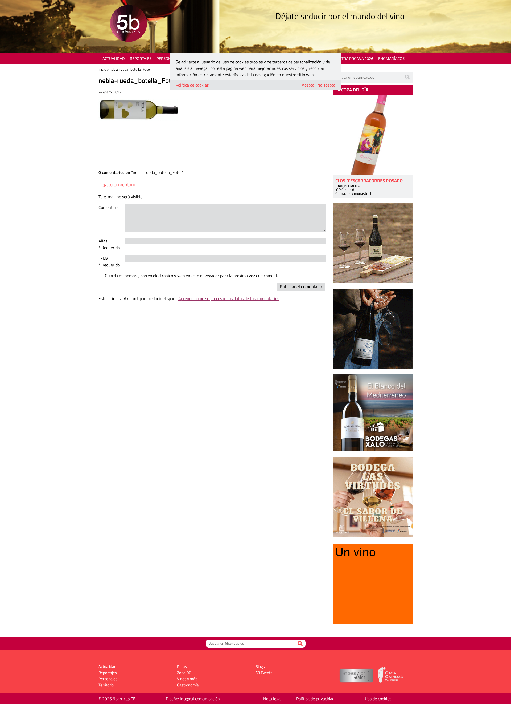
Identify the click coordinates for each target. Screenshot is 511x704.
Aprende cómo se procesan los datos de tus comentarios (228, 298)
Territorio (106, 685)
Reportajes (140, 58)
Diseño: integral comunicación (193, 698)
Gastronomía (188, 685)
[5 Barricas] (128, 24)
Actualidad (113, 58)
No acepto (326, 85)
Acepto (308, 85)
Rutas (182, 666)
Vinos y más (187, 679)
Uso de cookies (378, 698)
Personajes (167, 58)
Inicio (102, 69)
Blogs (260, 666)
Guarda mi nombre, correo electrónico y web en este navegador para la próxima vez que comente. (192, 275)
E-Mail (104, 258)
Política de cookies (192, 85)
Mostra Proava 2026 (353, 58)
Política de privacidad (315, 698)
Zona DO (184, 673)
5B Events (264, 673)
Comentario (108, 207)
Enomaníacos (391, 58)
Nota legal (272, 698)
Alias (102, 241)
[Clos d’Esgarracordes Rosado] (373, 135)
